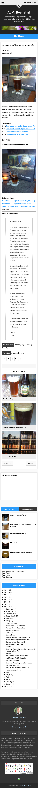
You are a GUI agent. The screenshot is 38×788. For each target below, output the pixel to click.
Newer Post (7, 463)
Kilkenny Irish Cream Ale (14, 644)
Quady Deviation (11, 623)
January (9, 684)
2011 (6, 607)
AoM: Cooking (7, 577)
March (8, 679)
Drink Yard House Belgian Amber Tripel (20, 129)
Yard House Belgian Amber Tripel (17, 640)
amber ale (16, 353)
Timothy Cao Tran (19, 717)
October (9, 614)
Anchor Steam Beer (12, 630)
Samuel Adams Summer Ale (16, 642)
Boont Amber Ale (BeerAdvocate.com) (16, 204)
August (8, 618)
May (7, 675)
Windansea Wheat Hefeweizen (17, 656)
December (10, 609)
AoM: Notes (6, 575)
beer (22, 353)
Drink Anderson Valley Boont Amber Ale (20, 126)
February (9, 682)
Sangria (8, 653)
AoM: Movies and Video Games (13, 571)
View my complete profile (18, 727)
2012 (6, 604)
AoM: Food (6, 573)
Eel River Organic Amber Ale (13, 399)
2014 (6, 600)
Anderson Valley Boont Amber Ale (18, 45)
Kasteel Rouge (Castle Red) (16, 628)
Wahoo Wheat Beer (12, 665)
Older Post (31, 463)
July (7, 621)
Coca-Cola (9, 633)
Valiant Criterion (9, 456)
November (10, 611)
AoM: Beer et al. (19, 12)
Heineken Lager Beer (13, 670)
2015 (6, 597)
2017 (6, 592)
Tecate (8, 647)
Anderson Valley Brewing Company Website (18, 206)
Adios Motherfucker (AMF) (15, 626)
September (10, 616)
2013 (6, 602)
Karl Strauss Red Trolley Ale (16, 658)
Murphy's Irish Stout (13, 661)
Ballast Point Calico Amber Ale (14, 428)
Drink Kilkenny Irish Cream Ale (17, 134)
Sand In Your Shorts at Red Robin (17, 668)
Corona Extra (10, 635)
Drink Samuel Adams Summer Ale (18, 132)
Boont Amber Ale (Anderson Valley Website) (18, 201)
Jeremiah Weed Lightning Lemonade (19, 663)
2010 (6, 686)
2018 (6, 590)
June (8, 672)
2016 (6, 595)
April (8, 677)
